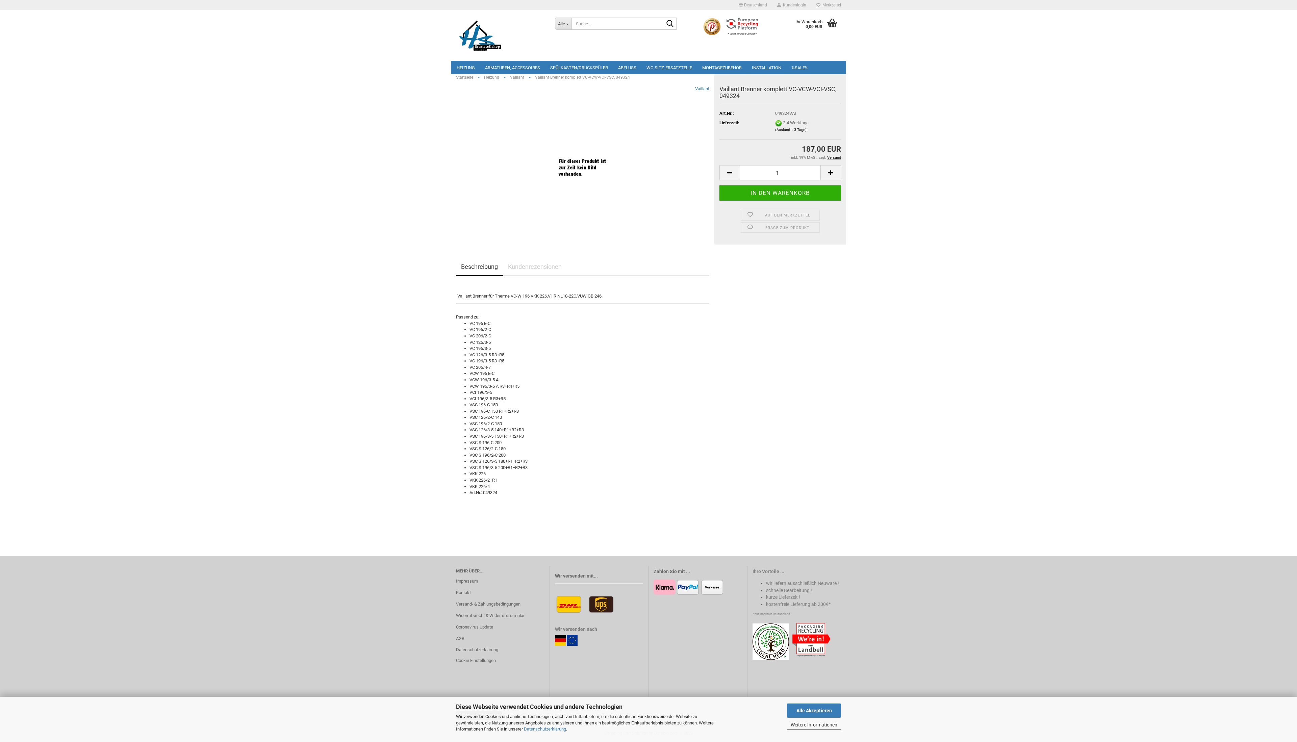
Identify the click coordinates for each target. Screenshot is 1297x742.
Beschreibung (479, 266)
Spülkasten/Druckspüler (579, 67)
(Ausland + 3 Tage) (791, 130)
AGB (460, 638)
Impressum (467, 581)
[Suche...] (670, 24)
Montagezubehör (722, 67)
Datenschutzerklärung (545, 729)
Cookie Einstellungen (476, 660)
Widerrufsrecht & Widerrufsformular (490, 615)
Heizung (466, 67)
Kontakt (463, 592)
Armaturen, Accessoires (512, 67)
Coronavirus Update (474, 627)
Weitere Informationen (814, 724)
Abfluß (627, 67)
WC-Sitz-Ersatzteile (669, 67)
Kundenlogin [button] (793, 5)
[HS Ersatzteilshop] (500, 35)
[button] (753, 5)
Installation (766, 67)
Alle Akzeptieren (814, 710)
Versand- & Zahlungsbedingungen (488, 604)
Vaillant (702, 88)
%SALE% (799, 67)
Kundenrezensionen (535, 266)
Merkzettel (830, 5)
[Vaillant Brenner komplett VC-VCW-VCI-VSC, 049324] (582, 161)
